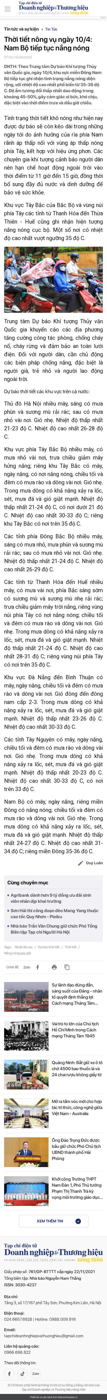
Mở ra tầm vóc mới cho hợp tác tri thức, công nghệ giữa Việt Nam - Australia (77, 1107)
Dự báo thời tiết (49, 947)
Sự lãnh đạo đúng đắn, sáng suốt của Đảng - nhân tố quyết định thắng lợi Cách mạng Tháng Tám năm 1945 (77, 994)
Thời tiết (71, 947)
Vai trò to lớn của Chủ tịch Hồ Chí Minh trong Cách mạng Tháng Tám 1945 (75, 1030)
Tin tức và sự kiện (22, 29)
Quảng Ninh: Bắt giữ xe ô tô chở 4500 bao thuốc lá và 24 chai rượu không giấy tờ (77, 1068)
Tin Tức (51, 29)
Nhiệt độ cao (24, 947)
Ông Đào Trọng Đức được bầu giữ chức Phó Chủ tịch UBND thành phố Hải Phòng (76, 1149)
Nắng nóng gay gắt (17, 953)
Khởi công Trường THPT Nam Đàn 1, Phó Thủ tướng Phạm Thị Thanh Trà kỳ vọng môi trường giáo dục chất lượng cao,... (77, 1188)
